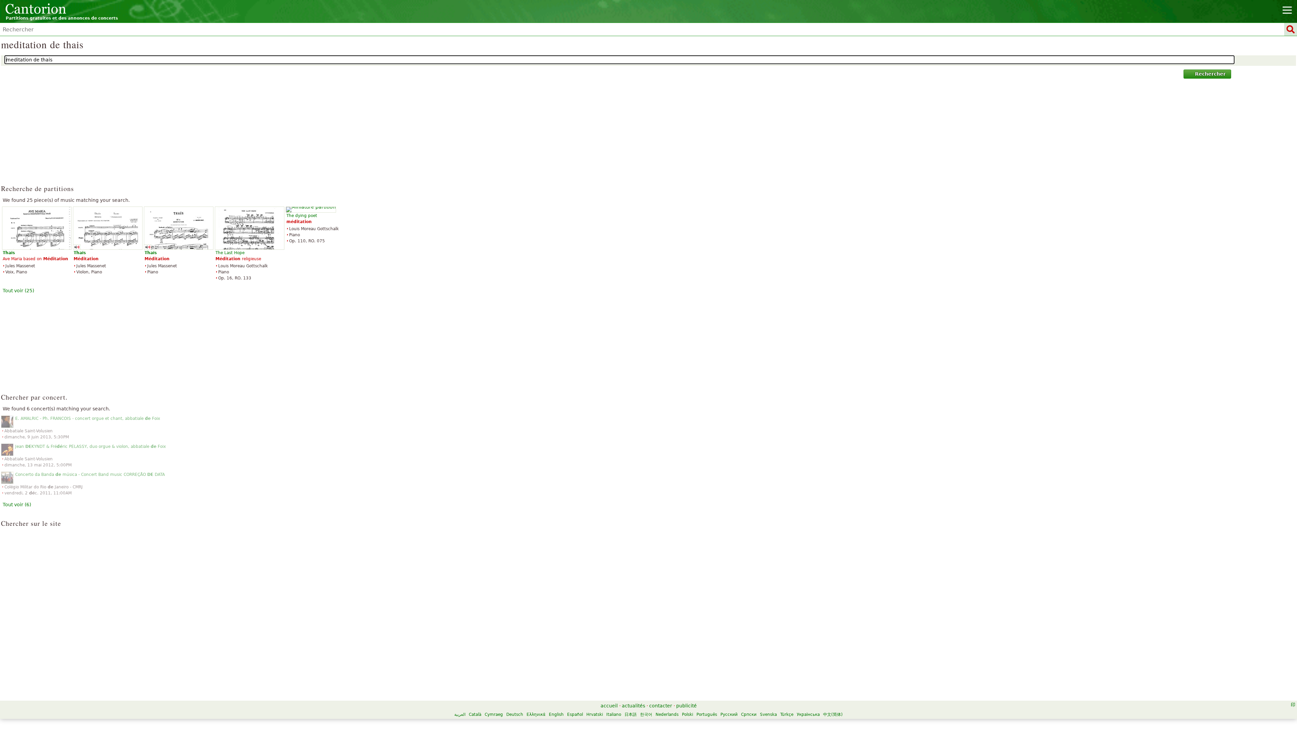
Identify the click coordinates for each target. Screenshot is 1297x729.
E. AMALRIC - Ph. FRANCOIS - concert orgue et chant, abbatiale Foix (87, 418)
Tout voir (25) (18, 290)
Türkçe (786, 714)
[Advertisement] (648, 134)
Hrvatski (594, 714)
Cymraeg (494, 714)
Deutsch (514, 714)
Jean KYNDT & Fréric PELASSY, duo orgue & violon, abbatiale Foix (90, 446)
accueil (609, 705)
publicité (686, 705)
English (556, 714)
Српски (749, 714)
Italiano (613, 714)
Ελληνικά (536, 714)
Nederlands (667, 714)
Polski (687, 714)
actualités (633, 705)
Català (475, 714)
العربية (459, 714)
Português (706, 714)
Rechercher (1210, 74)
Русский (729, 714)
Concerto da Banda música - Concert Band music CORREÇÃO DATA (90, 474)
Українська (808, 714)
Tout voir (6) (17, 504)
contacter (660, 705)
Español (575, 714)
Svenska (768, 714)
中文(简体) (833, 714)
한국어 (646, 714)
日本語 (631, 714)
